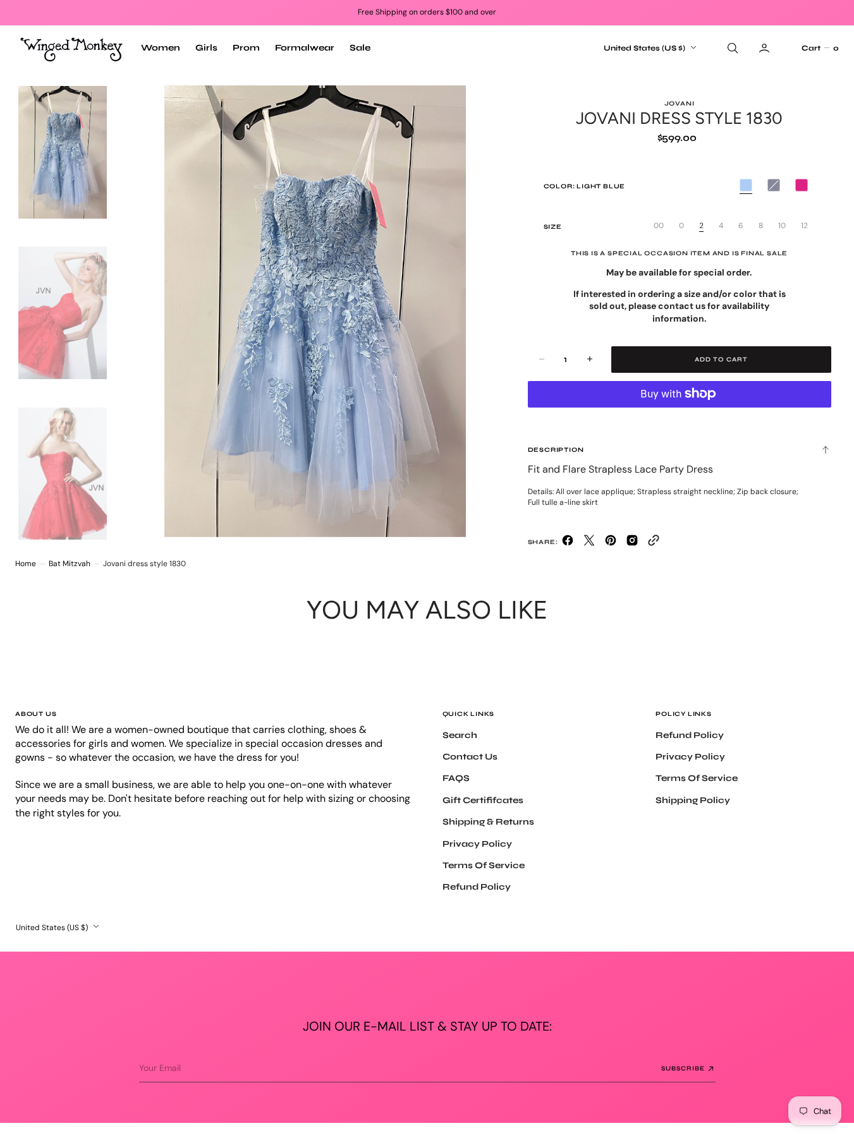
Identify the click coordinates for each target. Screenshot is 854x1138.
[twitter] (589, 543)
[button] (820, 48)
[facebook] (567, 543)
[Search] (731, 48)
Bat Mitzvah (69, 564)
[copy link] (653, 543)
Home (25, 564)
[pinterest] (610, 543)
